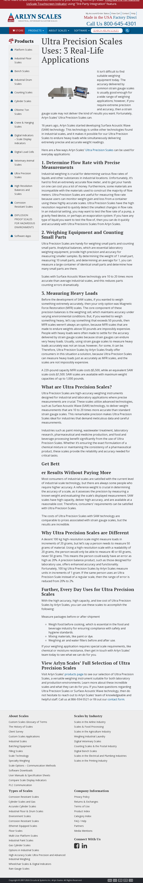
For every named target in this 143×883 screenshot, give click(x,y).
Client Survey (16, 731)
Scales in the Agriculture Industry (92, 731)
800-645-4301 (111, 23)
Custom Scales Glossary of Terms (28, 722)
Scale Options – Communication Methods (32, 765)
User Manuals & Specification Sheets (29, 775)
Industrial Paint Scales (21, 840)
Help (133, 13)
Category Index (82, 816)
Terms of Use (82, 806)
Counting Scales (23, 92)
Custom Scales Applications (24, 736)
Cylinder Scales (22, 101)
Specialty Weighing (19, 760)
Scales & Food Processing (89, 726)
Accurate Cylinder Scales (22, 806)
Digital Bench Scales (85, 751)
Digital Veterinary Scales (87, 741)
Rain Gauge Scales (19, 868)
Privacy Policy (81, 796)
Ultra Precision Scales (99, 150)
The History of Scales (21, 726)
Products (35, 30)
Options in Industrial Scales (24, 850)
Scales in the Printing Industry (90, 760)
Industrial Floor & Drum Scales (26, 811)
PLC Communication (20, 785)
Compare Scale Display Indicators (28, 780)
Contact (125, 13)
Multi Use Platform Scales (23, 835)
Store (19, 30)
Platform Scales (23, 49)
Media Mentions (83, 830)
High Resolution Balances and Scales (23, 190)
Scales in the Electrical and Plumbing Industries (100, 755)
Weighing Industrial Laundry (89, 736)
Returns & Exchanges (86, 801)
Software (81, 30)
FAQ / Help (80, 821)
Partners (79, 826)
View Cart (115, 13)
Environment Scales (20, 816)
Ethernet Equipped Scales (23, 826)
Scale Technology (19, 755)
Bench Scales (21, 71)
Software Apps (22, 236)
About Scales (58, 30)
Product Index (82, 811)
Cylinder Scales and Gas (22, 801)
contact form (115, 699)
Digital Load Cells (24, 152)
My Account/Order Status (97, 13)
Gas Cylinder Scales (20, 845)
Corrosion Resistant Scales (24, 796)
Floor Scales (15, 830)
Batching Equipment (20, 746)
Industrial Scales (18, 741)
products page (74, 674)
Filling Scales (16, 751)
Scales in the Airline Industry (90, 722)
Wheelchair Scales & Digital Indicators (30, 864)
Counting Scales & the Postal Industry (95, 746)
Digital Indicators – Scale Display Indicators (23, 139)
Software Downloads (21, 770)
